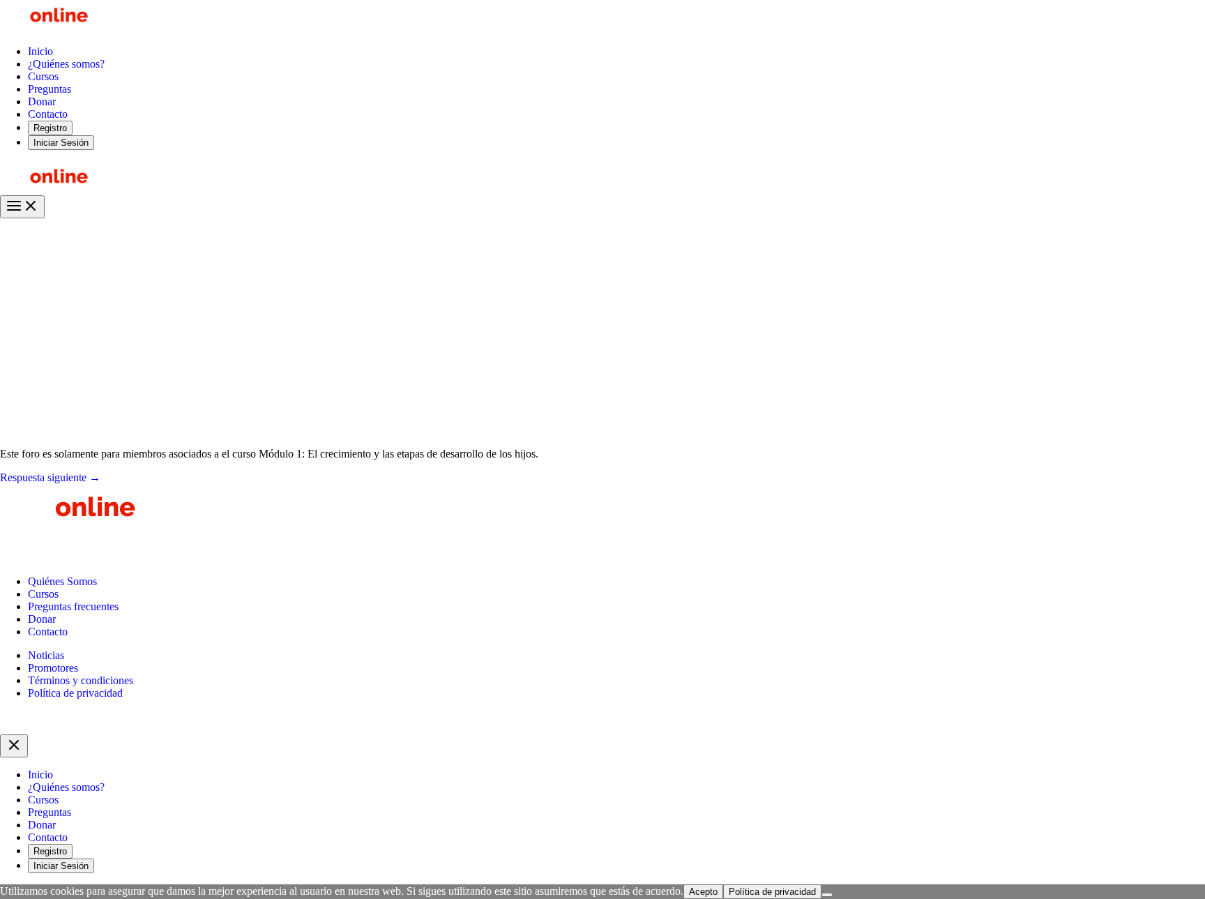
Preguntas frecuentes (73, 606)
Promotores (53, 668)
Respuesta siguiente (50, 477)
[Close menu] (14, 745)
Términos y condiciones (80, 680)
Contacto (48, 631)
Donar (42, 619)
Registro (50, 128)
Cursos (43, 594)
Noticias (46, 655)
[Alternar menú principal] (22, 206)
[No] (827, 895)
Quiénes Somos (62, 581)
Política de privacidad (75, 693)
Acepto (703, 891)
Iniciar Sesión (61, 142)
